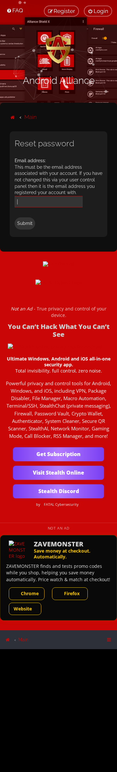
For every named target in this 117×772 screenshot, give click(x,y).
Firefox (72, 593)
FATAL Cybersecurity (61, 504)
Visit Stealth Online (58, 472)
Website (23, 609)
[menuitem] (15, 10)
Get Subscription (58, 454)
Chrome (30, 593)
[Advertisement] (58, 710)
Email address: (30, 160)
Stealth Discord (58, 491)
